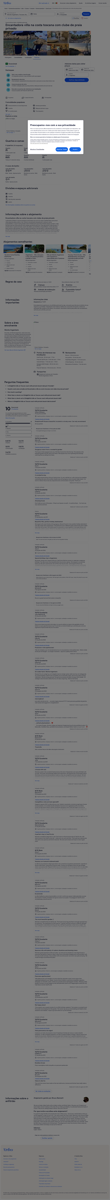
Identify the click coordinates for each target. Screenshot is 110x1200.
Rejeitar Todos (62, 149)
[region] (56, 137)
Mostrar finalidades (37, 149)
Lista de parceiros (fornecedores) (39, 143)
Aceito (75, 149)
